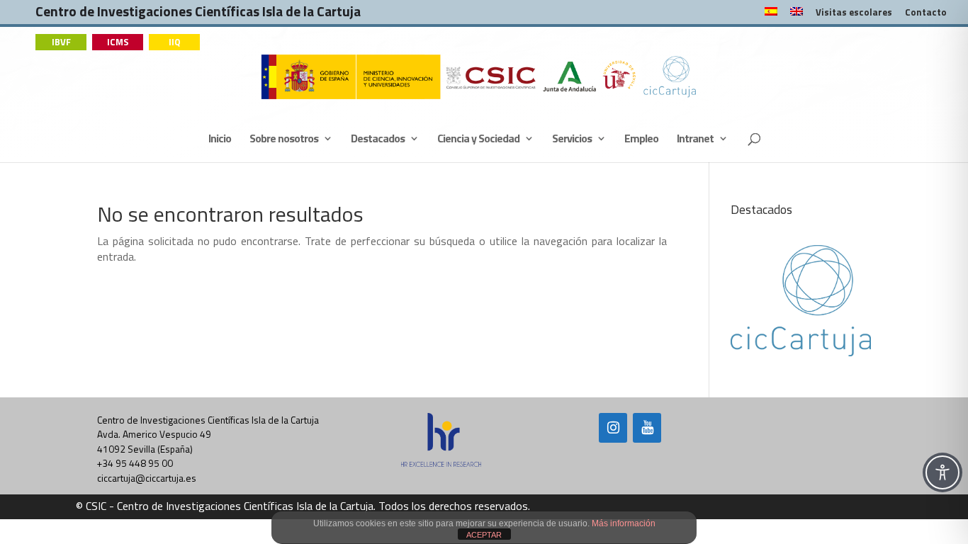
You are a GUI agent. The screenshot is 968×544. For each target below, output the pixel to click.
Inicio (219, 140)
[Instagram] (613, 428)
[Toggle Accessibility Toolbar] (942, 472)
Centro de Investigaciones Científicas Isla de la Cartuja (198, 14)
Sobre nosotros (283, 140)
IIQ (175, 42)
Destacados (378, 140)
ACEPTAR (484, 535)
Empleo (641, 140)
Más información (623, 523)
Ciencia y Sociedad (478, 140)
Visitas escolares (854, 13)
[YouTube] (647, 428)
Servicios (572, 140)
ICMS (118, 42)
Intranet (695, 140)
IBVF (61, 42)
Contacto (926, 13)
